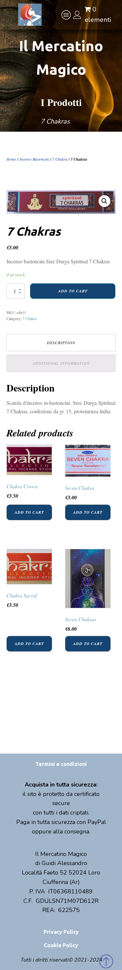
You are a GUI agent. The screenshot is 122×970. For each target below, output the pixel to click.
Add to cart (73, 291)
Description (61, 342)
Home (11, 159)
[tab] (61, 342)
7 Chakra (59, 159)
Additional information (61, 363)
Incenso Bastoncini (34, 159)
